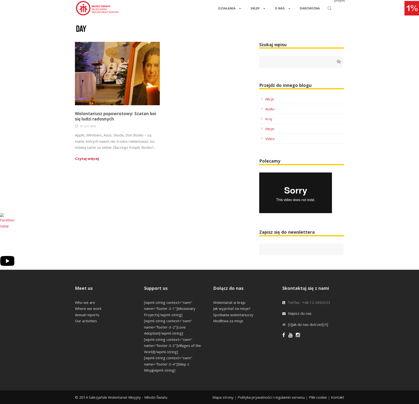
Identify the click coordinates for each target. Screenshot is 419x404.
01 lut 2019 (88, 126)
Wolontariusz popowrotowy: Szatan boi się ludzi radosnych (115, 116)
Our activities (86, 320)
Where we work (88, 308)
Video (270, 138)
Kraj (268, 118)
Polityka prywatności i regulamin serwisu (271, 397)
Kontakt (337, 397)
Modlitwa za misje (228, 320)
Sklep (255, 8)
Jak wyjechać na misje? (231, 308)
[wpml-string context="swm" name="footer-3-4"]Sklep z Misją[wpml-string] (168, 364)
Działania (226, 8)
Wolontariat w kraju (229, 302)
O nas (280, 8)
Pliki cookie (318, 397)
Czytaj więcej (87, 158)
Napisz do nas (300, 313)
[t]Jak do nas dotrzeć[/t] (308, 324)
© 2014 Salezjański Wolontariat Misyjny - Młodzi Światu (121, 397)
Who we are (85, 302)
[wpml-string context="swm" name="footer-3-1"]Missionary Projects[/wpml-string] (169, 308)
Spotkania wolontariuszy (233, 314)
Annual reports (87, 314)
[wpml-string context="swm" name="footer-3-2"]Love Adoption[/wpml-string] (168, 327)
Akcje (269, 99)
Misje (269, 128)
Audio (269, 108)
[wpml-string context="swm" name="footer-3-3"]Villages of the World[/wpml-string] (172, 345)
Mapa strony (223, 397)
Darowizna (310, 8)
